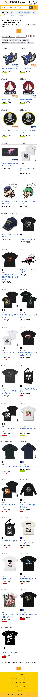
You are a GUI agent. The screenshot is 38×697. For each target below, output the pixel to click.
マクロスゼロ (23, 365)
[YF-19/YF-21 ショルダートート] (10, 527)
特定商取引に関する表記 (19, 682)
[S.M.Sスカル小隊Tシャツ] (28, 599)
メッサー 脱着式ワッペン (10, 68)
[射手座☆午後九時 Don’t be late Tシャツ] (28, 337)
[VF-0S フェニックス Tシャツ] (10, 413)
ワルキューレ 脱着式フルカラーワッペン (10, 164)
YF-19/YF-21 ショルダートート (10, 542)
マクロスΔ (5, 40)
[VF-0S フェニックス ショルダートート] (28, 375)
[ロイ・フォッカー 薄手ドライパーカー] (28, 489)
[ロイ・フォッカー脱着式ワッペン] (28, 120)
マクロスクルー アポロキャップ (10, 235)
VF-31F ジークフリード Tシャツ (10, 354)
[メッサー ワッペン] (28, 58)
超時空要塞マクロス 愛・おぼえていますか (14, 42)
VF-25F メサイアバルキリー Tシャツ (10, 392)
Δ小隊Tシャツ (6, 579)
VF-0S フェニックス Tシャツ (10, 430)
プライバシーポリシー (19, 686)
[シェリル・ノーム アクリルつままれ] (10, 191)
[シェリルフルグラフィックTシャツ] (10, 599)
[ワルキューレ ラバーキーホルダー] (28, 259)
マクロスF (25, 40)
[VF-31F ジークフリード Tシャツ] (10, 337)
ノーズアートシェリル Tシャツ (10, 316)
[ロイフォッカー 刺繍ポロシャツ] (10, 451)
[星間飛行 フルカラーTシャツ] (28, 413)
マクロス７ (31, 42)
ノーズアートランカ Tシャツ (10, 506)
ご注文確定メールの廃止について (18, 15)
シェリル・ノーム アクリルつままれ (10, 202)
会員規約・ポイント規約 (19, 678)
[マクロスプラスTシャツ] (28, 563)
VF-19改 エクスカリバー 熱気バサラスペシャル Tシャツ (10, 277)
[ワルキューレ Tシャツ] (28, 224)
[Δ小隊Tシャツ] (10, 563)
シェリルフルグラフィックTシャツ (10, 616)
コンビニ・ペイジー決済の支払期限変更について (22, 12)
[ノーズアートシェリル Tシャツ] (10, 299)
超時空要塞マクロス (15, 40)
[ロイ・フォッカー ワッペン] (10, 120)
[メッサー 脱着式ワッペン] (10, 58)
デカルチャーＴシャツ (9, 653)
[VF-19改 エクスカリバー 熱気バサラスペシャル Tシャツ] (10, 259)
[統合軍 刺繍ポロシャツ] (28, 451)
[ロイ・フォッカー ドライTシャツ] (28, 299)
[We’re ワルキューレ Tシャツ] (28, 153)
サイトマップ (19, 690)
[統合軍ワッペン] (10, 89)
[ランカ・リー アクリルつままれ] (28, 191)
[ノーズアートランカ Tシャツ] (10, 489)
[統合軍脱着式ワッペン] (28, 89)
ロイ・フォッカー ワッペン (10, 131)
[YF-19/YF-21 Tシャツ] (28, 527)
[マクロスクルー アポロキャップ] (10, 224)
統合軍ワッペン (7, 99)
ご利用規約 (19, 674)
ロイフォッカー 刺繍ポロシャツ (10, 468)
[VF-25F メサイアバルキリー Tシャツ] (10, 375)
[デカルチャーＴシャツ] (10, 637)
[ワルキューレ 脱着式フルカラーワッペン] (10, 153)
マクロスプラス (5, 517)
